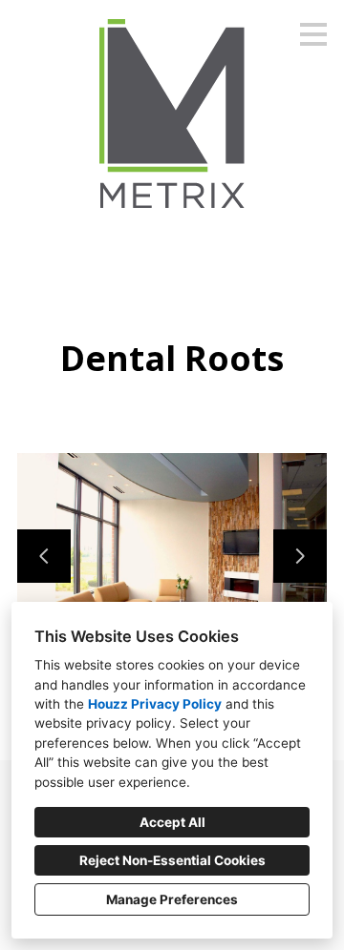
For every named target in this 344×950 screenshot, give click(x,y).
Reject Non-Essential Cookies (172, 860)
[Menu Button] (313, 34)
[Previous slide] (44, 556)
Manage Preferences (172, 899)
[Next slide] (300, 556)
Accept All (172, 822)
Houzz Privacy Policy (155, 704)
